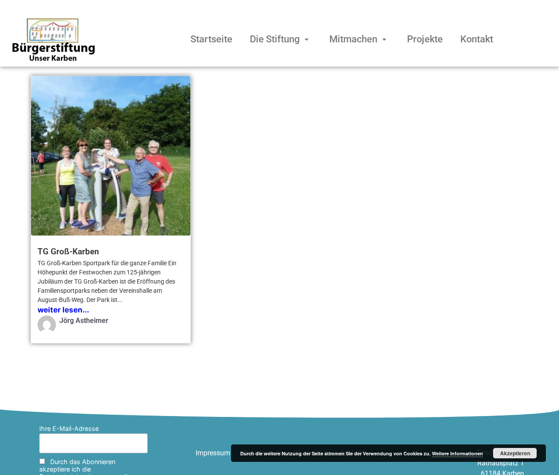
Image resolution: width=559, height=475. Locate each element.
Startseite (211, 39)
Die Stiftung (275, 39)
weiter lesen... (63, 309)
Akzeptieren (515, 453)
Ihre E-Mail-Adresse (69, 428)
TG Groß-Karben (68, 251)
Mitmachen (353, 39)
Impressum (213, 453)
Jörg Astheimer (83, 320)
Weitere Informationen (457, 453)
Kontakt (476, 39)
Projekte (425, 39)
